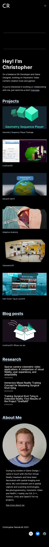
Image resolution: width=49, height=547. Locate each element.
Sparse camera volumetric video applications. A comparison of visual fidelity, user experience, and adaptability (24, 371)
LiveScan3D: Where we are (14, 345)
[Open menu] (45, 5)
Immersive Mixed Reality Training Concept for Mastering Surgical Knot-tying (22, 385)
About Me (12, 417)
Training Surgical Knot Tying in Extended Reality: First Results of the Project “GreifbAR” (22, 399)
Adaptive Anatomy (10, 232)
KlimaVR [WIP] (9, 199)
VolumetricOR (8, 265)
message (35, 90)
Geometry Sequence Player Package (18, 132)
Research (12, 359)
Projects (11, 101)
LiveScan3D (8, 166)
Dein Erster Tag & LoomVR (14, 299)
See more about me (15, 505)
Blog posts (13, 313)
